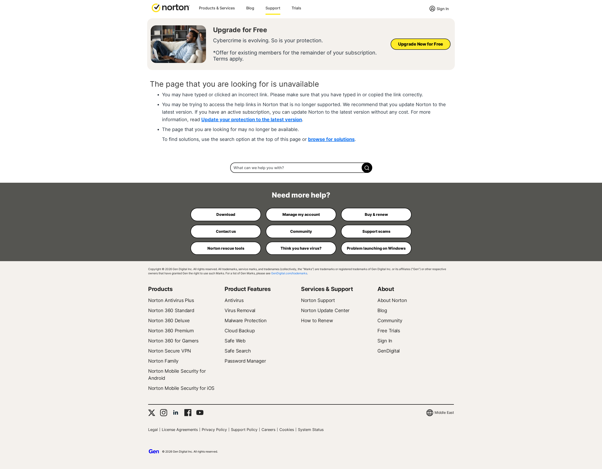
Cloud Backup (240, 330)
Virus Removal (240, 310)
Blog (250, 8)
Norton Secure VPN (169, 351)
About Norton (392, 300)
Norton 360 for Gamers (173, 341)
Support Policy (244, 429)
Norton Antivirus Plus (171, 300)
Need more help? (301, 195)
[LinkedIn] (175, 412)
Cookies (286, 429)
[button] (171, 7)
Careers (268, 429)
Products (160, 289)
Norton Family (163, 361)
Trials (296, 8)
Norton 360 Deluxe (169, 320)
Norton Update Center (325, 310)
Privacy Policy (214, 429)
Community (389, 320)
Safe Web (235, 341)
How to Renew (317, 320)
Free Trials (388, 330)
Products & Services (217, 8)
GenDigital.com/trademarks (289, 273)
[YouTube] (199, 412)
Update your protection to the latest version (251, 119)
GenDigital (388, 351)
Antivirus (234, 300)
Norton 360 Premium (171, 330)
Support (272, 8)
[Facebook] (187, 412)
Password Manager (245, 361)
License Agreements (180, 429)
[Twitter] (151, 413)
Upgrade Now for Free (420, 44)
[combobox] (301, 168)
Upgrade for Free (240, 30)
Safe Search (238, 351)
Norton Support (318, 300)
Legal (153, 429)
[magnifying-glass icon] (367, 168)
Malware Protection (246, 320)
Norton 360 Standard (171, 310)
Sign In (443, 8)
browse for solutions (331, 139)
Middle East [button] (444, 412)
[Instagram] (163, 412)
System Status (311, 429)
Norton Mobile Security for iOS (181, 388)
